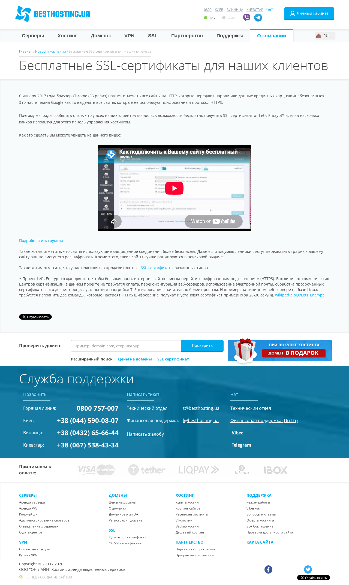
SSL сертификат (173, 359)
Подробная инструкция (41, 240)
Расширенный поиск (92, 359)
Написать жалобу (145, 434)
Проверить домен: (40, 345)
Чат (269, 9)
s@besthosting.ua (201, 408)
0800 (208, 9)
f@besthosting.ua (201, 420)
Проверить (202, 345)
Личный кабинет (313, 13)
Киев (219, 9)
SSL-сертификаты (157, 267)
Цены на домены (135, 359)
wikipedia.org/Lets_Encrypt (299, 295)
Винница (235, 9)
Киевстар (254, 9)
